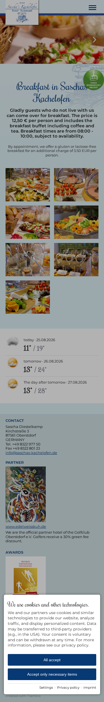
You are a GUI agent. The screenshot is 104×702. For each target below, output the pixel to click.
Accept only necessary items (52, 674)
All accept (52, 660)
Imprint (89, 687)
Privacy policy (68, 687)
